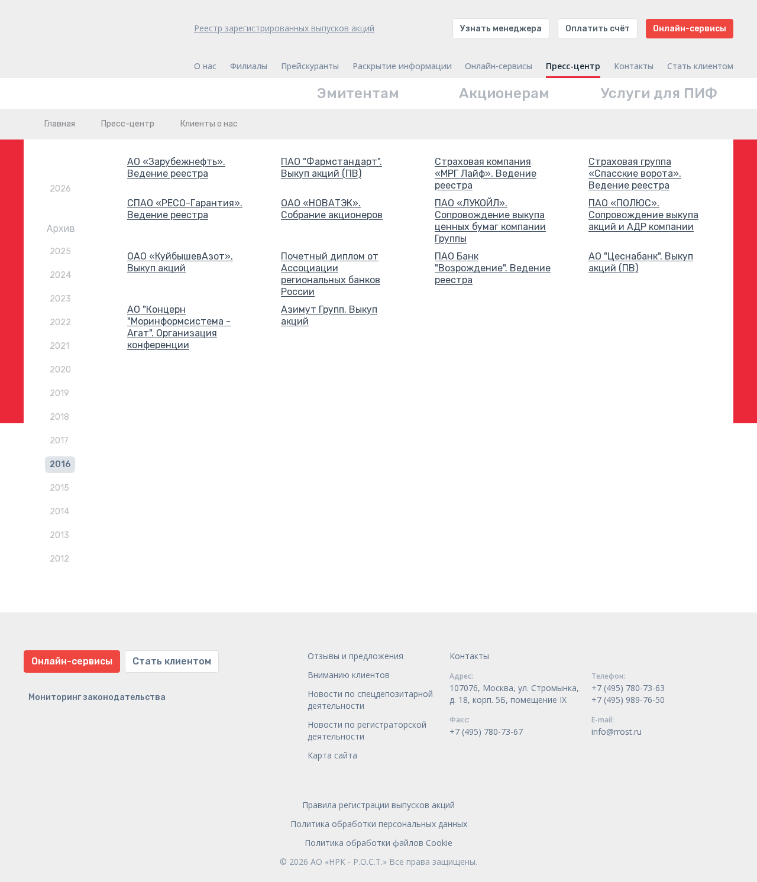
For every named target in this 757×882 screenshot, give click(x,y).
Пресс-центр (573, 66)
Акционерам (504, 93)
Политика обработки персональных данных (378, 823)
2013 (59, 535)
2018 (59, 417)
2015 (59, 488)
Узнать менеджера (501, 29)
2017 (59, 441)
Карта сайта (332, 755)
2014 (59, 512)
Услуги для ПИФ (659, 93)
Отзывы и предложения (355, 656)
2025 (60, 252)
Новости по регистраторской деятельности (367, 730)
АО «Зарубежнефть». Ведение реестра (176, 167)
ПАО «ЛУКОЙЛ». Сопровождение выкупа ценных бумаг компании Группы (490, 220)
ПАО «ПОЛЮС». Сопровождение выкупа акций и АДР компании (643, 214)
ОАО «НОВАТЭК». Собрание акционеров (332, 208)
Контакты (634, 66)
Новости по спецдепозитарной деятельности (370, 699)
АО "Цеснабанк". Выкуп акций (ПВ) (640, 262)
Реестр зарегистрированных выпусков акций (284, 28)
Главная (59, 124)
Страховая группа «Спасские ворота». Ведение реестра (634, 173)
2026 (60, 189)
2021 (59, 346)
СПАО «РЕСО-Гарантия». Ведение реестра (184, 208)
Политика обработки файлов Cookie (378, 842)
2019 (59, 393)
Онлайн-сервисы (689, 29)
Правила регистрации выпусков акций (378, 804)
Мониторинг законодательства (97, 697)
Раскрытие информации (402, 66)
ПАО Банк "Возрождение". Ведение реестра (493, 268)
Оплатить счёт (597, 29)
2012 (59, 559)
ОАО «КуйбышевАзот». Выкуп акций (180, 262)
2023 (60, 299)
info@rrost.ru (616, 731)
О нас (205, 66)
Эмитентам (358, 93)
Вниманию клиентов (349, 674)
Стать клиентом (700, 66)
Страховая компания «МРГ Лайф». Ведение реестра (485, 173)
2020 (60, 370)
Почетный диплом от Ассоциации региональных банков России (330, 274)
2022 (60, 322)
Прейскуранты (310, 66)
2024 (60, 275)
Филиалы (248, 66)
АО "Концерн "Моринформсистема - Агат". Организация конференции (179, 327)
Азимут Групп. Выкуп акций (329, 315)
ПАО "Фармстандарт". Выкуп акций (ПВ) (331, 167)
